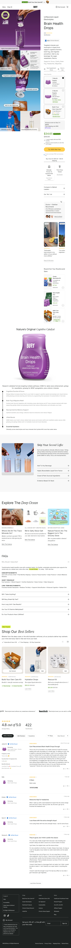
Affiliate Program (58, 908)
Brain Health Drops (12, 782)
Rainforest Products (27, 905)
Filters (51, 736)
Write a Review (8, 735)
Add (42, 671)
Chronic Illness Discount (28, 908)
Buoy (7, 943)
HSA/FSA (24, 911)
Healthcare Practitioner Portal (61, 898)
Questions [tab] (31, 736)
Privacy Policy (48, 943)
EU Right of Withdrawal (8, 910)
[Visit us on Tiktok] (8, 915)
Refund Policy (65, 943)
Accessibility (6, 902)
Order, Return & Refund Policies (8, 906)
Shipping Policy (56, 943)
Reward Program (58, 901)
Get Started (12, 671)
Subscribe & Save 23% (44, 898)
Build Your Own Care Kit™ (28, 898)
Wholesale (56, 911)
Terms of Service (39, 943)
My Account (9, 920)
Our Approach (42, 901)
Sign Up (64, 923)
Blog (55, 914)
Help (4, 899)
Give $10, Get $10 (58, 905)
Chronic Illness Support (44, 911)
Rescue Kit (51, 648)
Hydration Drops (30, 648)
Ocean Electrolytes (27, 901)
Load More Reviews (35, 883)
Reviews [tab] (21, 736)
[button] (4, 7)
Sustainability (42, 905)
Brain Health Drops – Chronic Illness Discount (15, 750)
